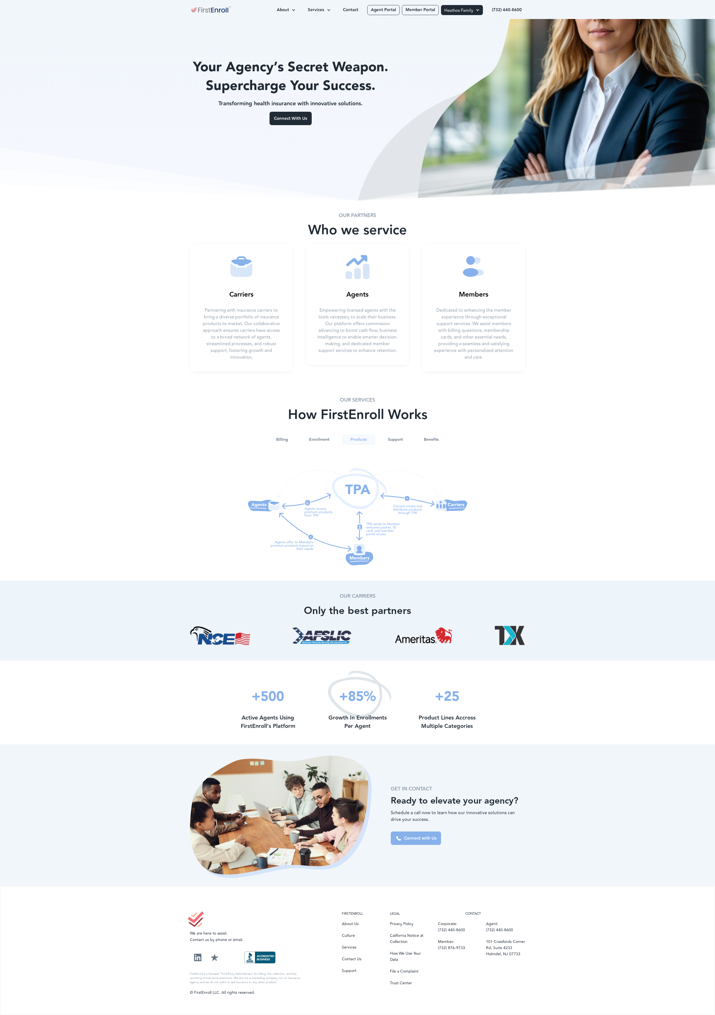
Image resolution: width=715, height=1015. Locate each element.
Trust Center (401, 983)
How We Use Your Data (405, 956)
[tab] (282, 439)
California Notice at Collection (406, 939)
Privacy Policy (401, 924)
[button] (286, 10)
